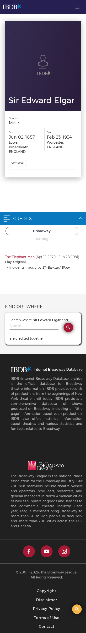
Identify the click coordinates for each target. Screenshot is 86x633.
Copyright (46, 590)
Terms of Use (46, 617)
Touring (41, 239)
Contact (46, 626)
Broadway (42, 231)
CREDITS (22, 218)
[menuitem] (77, 7)
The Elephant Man (20, 257)
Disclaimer (46, 600)
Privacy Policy (46, 608)
